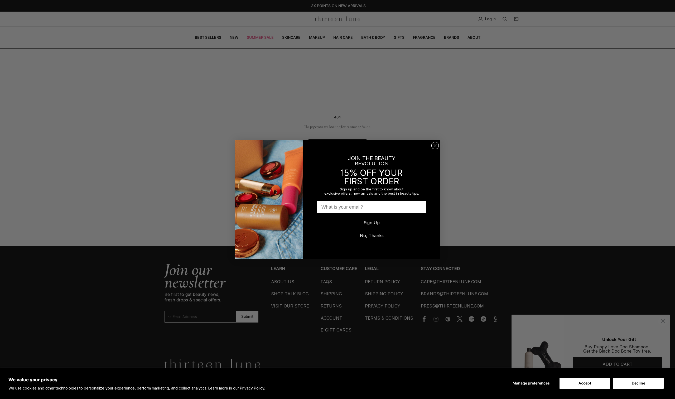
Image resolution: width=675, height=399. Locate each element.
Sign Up (372, 222)
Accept (584, 383)
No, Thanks (372, 235)
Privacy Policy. (252, 388)
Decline (638, 383)
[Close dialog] (435, 145)
